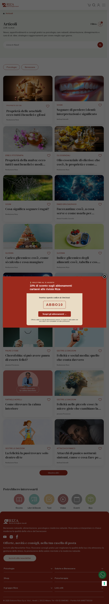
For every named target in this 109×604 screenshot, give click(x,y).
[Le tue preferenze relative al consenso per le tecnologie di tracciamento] (104, 583)
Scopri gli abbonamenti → (55, 314)
